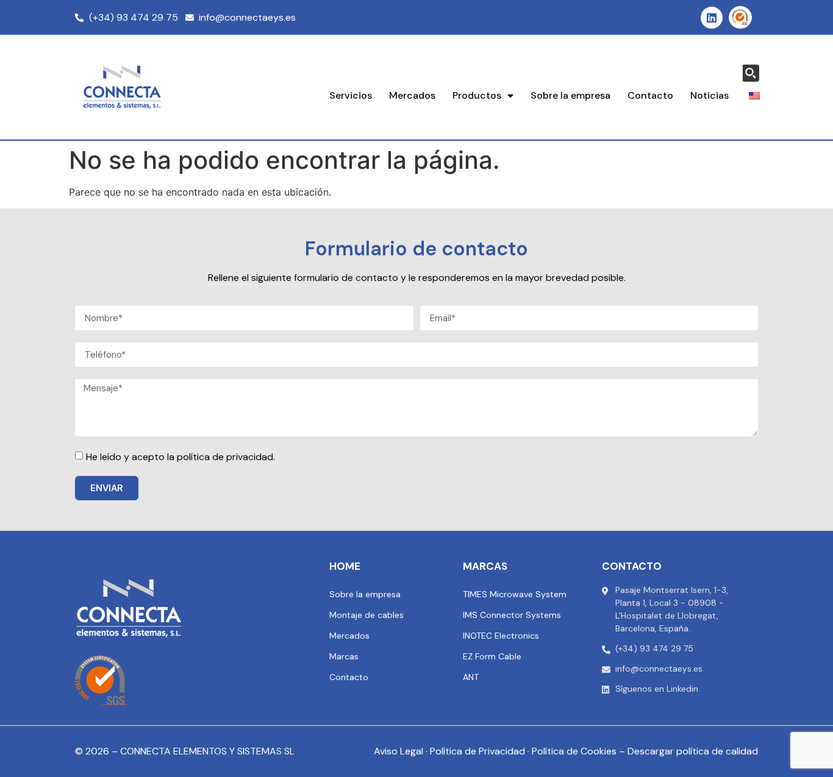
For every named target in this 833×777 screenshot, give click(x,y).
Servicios (350, 95)
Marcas (344, 656)
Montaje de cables (366, 614)
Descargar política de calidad (692, 751)
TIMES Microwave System (515, 594)
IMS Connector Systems (512, 614)
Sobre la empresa (570, 95)
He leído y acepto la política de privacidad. (180, 456)
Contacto (650, 95)
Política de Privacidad (477, 751)
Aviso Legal (398, 751)
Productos (476, 95)
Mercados (412, 95)
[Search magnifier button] (750, 73)
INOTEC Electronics (501, 635)
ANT (471, 677)
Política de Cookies (574, 751)
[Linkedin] (712, 18)
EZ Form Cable (492, 656)
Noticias (709, 95)
